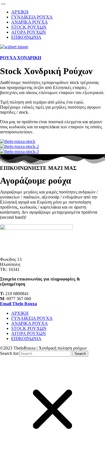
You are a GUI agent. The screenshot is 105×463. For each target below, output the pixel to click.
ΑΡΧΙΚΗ (20, 12)
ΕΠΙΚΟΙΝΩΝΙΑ (26, 37)
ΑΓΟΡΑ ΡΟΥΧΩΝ (28, 32)
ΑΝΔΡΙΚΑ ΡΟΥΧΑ (29, 22)
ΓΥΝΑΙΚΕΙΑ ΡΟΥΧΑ (32, 17)
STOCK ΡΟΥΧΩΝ (28, 27)
